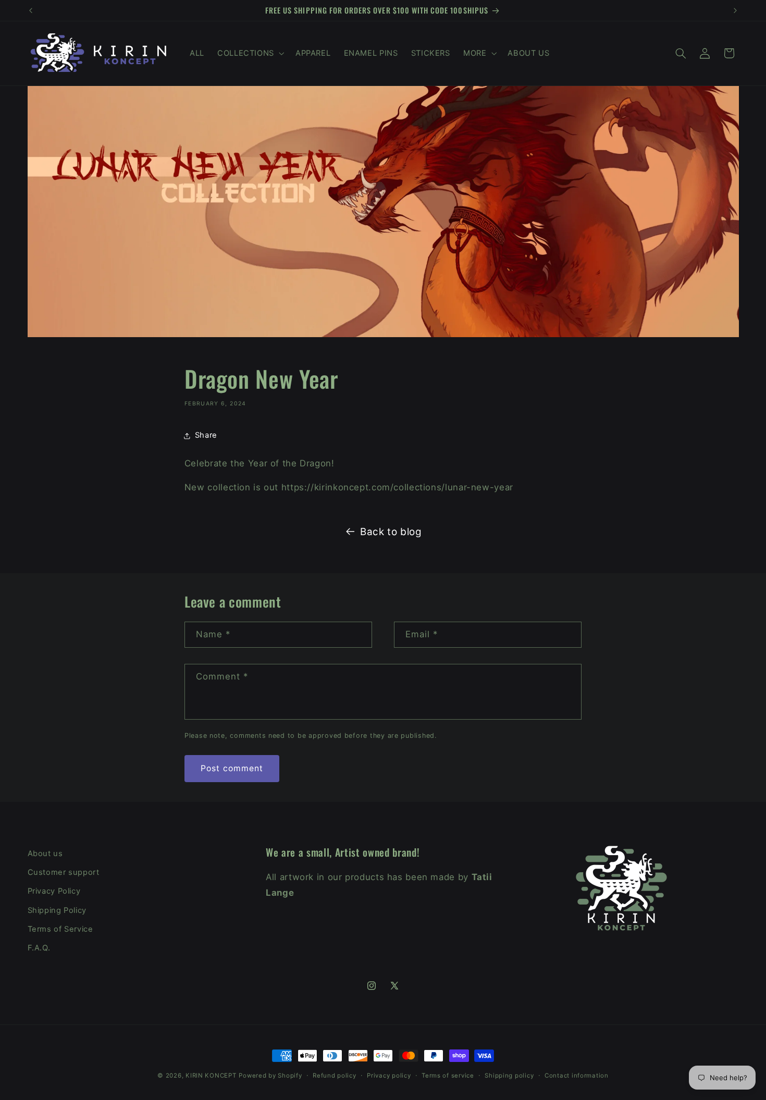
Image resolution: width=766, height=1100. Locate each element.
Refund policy (334, 1075)
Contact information (577, 1075)
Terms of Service (60, 929)
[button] (250, 53)
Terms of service (448, 1075)
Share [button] (206, 435)
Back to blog (391, 532)
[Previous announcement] (30, 10)
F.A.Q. (39, 948)
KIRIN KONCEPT (211, 1075)
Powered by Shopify (270, 1075)
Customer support (64, 872)
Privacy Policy (54, 891)
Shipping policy (509, 1075)
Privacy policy (389, 1075)
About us (45, 853)
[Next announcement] (735, 10)
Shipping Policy (57, 910)
